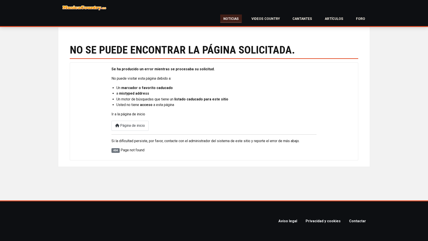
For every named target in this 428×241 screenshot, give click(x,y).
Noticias (231, 19)
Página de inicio (132, 125)
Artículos (334, 19)
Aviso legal (287, 221)
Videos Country (265, 19)
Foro (360, 19)
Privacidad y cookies (323, 221)
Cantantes (302, 19)
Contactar (357, 221)
